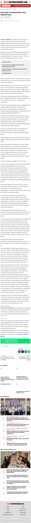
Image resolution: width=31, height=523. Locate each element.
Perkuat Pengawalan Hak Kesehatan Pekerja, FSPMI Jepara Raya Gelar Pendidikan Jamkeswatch (18, 432)
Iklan (8, 510)
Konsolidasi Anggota (14, 436)
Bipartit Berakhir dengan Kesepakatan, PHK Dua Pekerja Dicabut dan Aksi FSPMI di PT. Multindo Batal (17, 471)
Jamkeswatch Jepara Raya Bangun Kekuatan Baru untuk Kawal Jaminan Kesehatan (18, 425)
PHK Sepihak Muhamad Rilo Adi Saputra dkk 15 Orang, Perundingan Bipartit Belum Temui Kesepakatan (18, 482)
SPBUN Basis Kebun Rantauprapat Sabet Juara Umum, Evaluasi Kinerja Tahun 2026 (17, 444)
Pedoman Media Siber (8, 514)
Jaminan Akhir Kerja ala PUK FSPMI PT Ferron (22, 392)
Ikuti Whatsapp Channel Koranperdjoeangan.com (11, 341)
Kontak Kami (23, 512)
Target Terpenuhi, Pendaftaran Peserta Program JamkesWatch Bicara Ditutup (8, 379)
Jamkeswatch (12, 416)
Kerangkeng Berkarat (7, 73)
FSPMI (8, 506)
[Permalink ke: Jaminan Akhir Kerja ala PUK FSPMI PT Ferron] (23, 386)
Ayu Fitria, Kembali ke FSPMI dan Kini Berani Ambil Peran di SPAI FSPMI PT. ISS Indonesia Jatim (17, 477)
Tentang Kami (8, 512)
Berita (8, 416)
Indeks (8, 508)
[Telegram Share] (25, 351)
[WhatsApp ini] (29, 351)
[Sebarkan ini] (19, 351)
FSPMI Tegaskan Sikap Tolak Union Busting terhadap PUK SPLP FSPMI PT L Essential (17, 492)
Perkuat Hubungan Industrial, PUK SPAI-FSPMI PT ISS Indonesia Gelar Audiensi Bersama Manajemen (17, 488)
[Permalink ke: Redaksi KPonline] (2, 17)
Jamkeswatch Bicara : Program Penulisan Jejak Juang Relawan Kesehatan (22, 378)
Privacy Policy (22, 510)
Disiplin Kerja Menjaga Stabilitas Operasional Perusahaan (18, 439)
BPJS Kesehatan (13, 428)
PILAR (17, 416)
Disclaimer (22, 514)
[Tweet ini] (22, 351)
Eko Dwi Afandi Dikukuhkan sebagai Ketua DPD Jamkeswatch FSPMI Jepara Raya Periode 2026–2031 (18, 419)
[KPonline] (16, 2)
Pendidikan (24, 428)
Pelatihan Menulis (5, 346)
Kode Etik (22, 508)
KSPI (23, 506)
